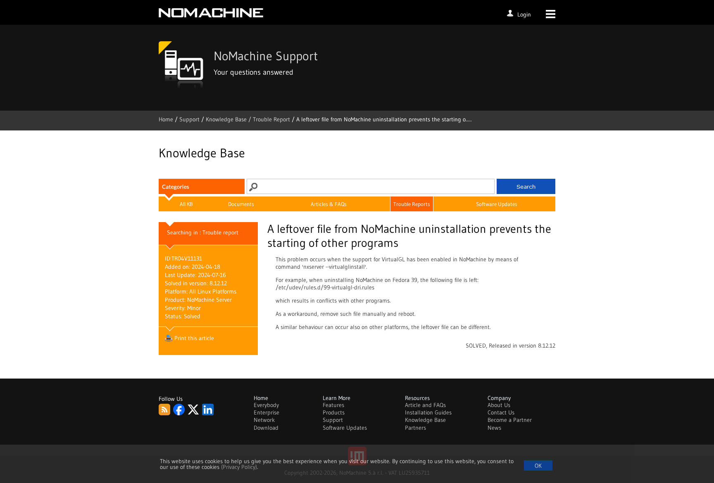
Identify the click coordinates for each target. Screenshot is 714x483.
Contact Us (501, 412)
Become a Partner (510, 420)
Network (264, 420)
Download (266, 427)
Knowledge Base (425, 420)
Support (190, 119)
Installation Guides (428, 412)
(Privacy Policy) (239, 467)
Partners (415, 427)
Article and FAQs (425, 405)
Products (334, 412)
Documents (241, 204)
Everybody (266, 405)
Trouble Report (271, 119)
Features (333, 405)
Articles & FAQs (329, 204)
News (494, 427)
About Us (499, 405)
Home (167, 119)
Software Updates (496, 204)
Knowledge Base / (229, 119)
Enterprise (266, 412)
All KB (186, 204)
